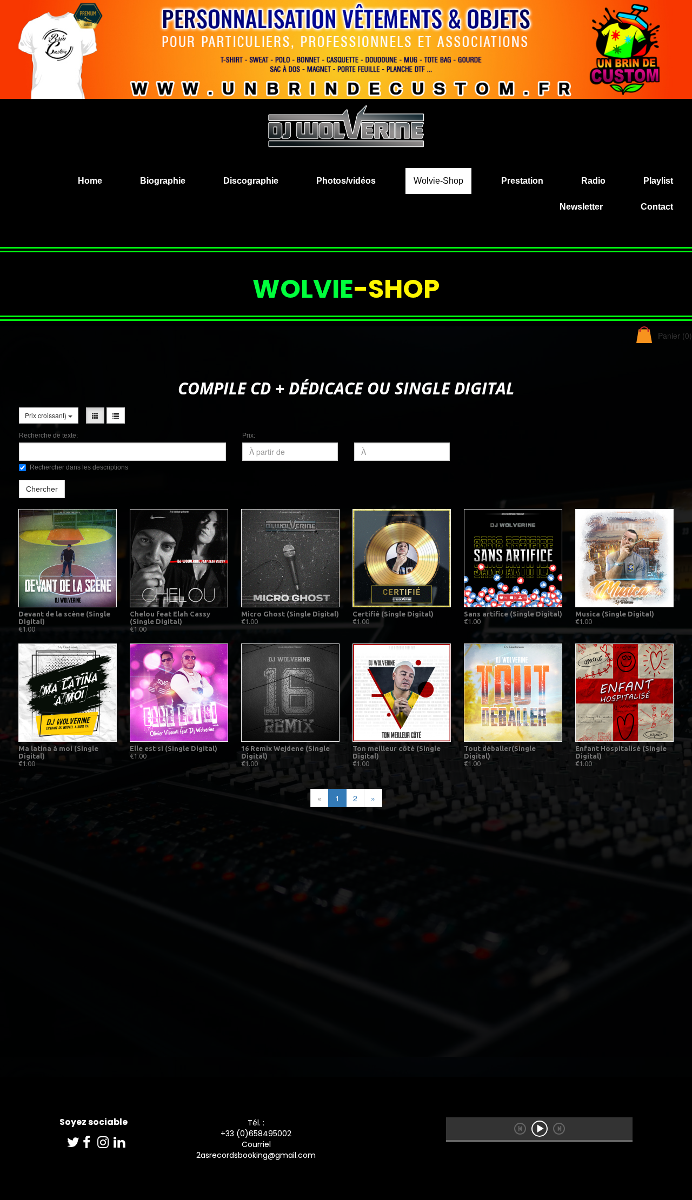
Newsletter (581, 206)
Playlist (658, 180)
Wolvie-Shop (438, 180)
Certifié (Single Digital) (393, 614)
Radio (593, 180)
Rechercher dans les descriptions (79, 467)
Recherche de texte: (48, 435)
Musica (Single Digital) (614, 614)
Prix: (248, 435)
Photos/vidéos (346, 180)
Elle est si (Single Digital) (173, 748)
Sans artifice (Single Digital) (513, 614)
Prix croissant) (46, 415)
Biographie (162, 180)
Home (90, 180)
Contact (657, 206)
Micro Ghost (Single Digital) (290, 614)
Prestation (522, 180)
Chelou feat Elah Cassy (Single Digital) (170, 617)
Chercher (42, 489)
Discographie (250, 180)
